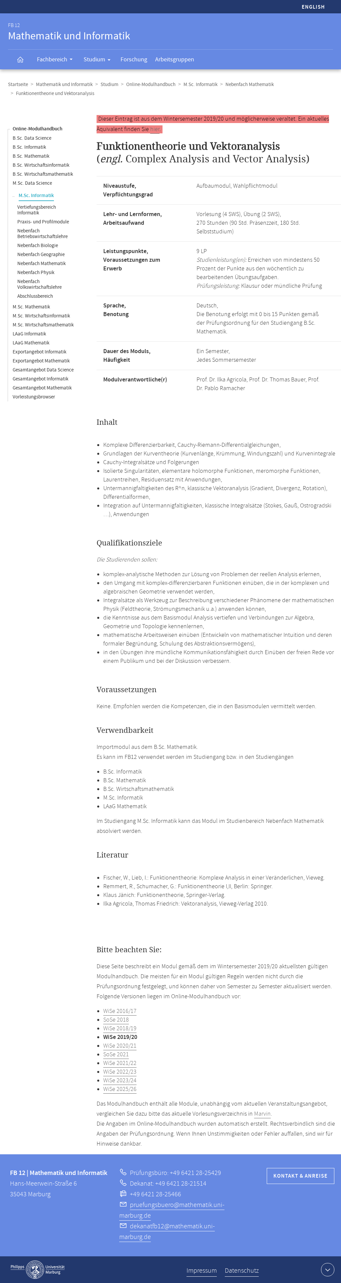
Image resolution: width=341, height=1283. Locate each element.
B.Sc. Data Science (32, 138)
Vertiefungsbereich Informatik (36, 210)
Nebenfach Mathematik (249, 84)
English (313, 7)
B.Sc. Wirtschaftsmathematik (43, 174)
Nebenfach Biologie (37, 245)
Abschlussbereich (35, 296)
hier (155, 129)
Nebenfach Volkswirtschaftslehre (39, 284)
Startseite (18, 84)
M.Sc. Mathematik (31, 307)
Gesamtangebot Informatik (40, 379)
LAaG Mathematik (31, 343)
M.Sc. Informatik (200, 84)
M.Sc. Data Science (32, 183)
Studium (94, 59)
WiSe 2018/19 (120, 1029)
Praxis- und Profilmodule (43, 222)
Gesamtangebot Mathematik (42, 388)
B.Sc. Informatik (29, 147)
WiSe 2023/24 (120, 1081)
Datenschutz (242, 1270)
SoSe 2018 (116, 1020)
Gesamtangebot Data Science (43, 370)
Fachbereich (52, 59)
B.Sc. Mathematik (31, 156)
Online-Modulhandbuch (150, 84)
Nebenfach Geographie (41, 254)
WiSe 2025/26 (120, 1089)
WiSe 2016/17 (120, 1011)
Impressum (201, 1270)
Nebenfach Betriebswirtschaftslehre (42, 234)
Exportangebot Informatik (39, 352)
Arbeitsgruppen (174, 59)
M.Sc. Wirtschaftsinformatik (41, 316)
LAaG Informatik (29, 334)
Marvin (262, 1114)
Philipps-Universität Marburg (38, 1269)
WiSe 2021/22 (120, 1063)
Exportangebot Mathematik (41, 361)
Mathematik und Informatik (64, 84)
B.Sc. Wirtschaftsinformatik (41, 165)
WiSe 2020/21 (120, 1046)
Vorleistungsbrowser (34, 397)
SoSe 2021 (116, 1055)
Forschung (134, 59)
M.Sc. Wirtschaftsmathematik (43, 325)
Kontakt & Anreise (300, 1176)
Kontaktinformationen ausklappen (327, 1269)
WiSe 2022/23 (120, 1072)
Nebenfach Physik (35, 272)
